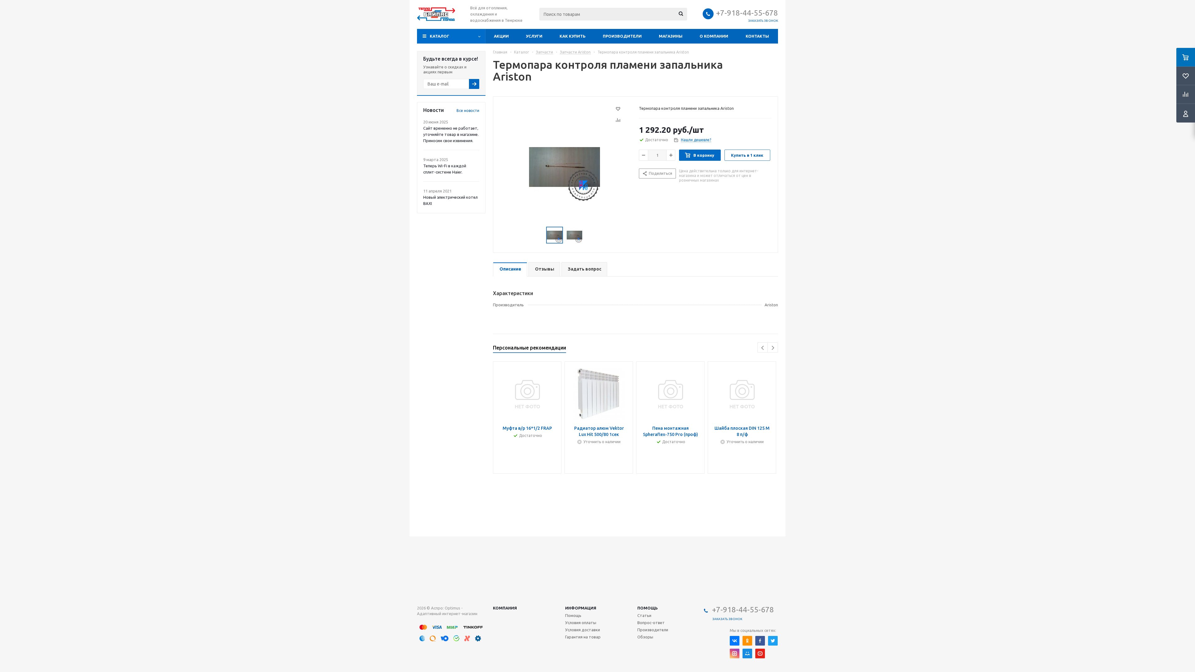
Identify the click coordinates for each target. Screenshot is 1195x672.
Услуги (534, 36)
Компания (505, 608)
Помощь (647, 608)
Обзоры (645, 637)
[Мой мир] (747, 653)
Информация (580, 608)
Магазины (670, 36)
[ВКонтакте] (734, 641)
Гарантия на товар (583, 637)
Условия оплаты (580, 622)
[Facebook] (760, 641)
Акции (501, 36)
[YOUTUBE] (760, 653)
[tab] (510, 269)
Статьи (644, 615)
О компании (714, 36)
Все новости (468, 111)
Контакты (757, 36)
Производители (622, 36)
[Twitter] (773, 641)
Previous (763, 348)
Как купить (573, 36)
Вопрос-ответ (651, 622)
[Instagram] (734, 653)
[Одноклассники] (747, 641)
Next (773, 348)
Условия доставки (582, 630)
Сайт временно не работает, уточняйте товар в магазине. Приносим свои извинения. (451, 134)
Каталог (439, 36)
